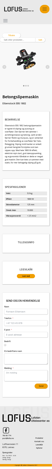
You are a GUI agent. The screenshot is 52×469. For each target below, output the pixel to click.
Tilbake (11, 35)
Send (41, 386)
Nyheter (39, 448)
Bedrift (7, 341)
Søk (40, 40)
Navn (6, 306)
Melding (8, 368)
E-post (7, 329)
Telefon (7, 318)
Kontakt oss (39, 441)
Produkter (39, 438)
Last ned (26, 276)
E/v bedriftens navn (13, 351)
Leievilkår (39, 445)
